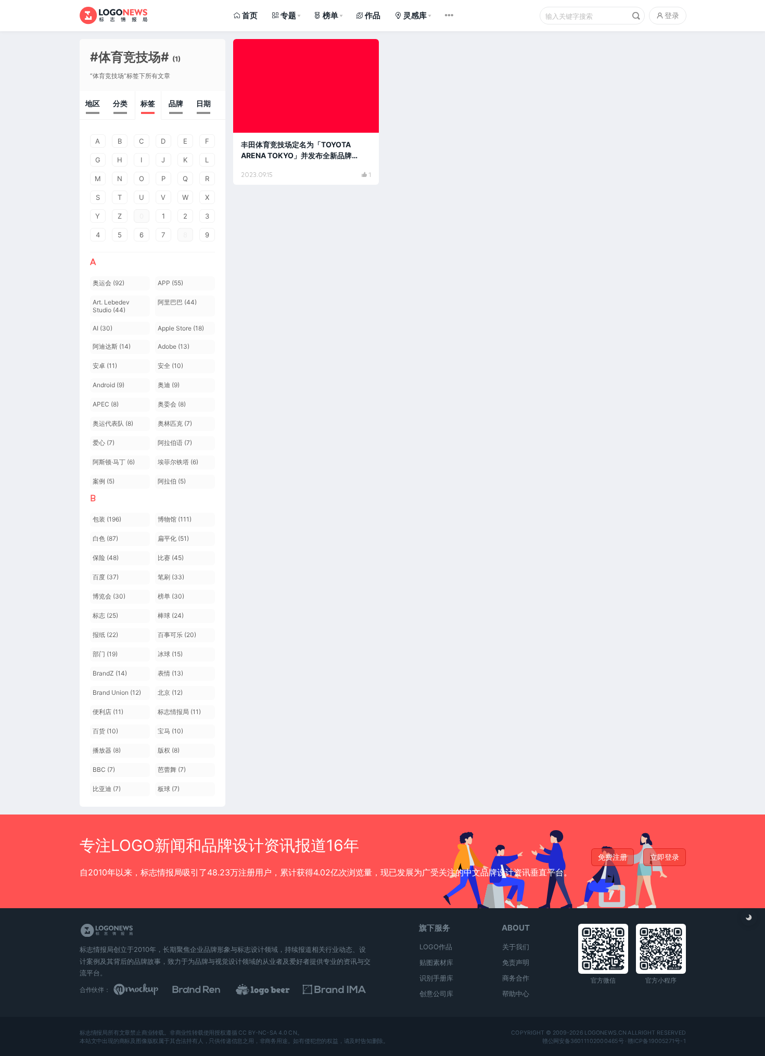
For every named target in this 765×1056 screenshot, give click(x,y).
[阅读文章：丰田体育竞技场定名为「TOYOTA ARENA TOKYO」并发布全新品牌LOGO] (306, 112)
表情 (170, 673)
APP (170, 283)
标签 (148, 103)
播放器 (107, 750)
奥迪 (169, 385)
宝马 (170, 731)
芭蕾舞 (172, 769)
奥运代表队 (113, 423)
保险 (106, 558)
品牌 (176, 103)
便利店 (108, 712)
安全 (170, 366)
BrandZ (110, 673)
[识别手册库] (339, 989)
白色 (105, 538)
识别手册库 (436, 978)
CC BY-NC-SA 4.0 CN (267, 1032)
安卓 (105, 366)
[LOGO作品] (274, 989)
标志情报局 (179, 712)
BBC (104, 769)
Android (108, 385)
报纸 (105, 635)
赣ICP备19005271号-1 (657, 1041)
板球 (169, 789)
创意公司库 (436, 993)
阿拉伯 (172, 481)
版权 (169, 750)
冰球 (170, 654)
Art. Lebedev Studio (111, 306)
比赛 (171, 558)
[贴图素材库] (145, 989)
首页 (250, 15)
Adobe (173, 346)
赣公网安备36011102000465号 (582, 1041)
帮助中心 (515, 993)
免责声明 (515, 962)
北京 (170, 692)
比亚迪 (107, 789)
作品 (372, 15)
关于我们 (515, 947)
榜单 (330, 15)
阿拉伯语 (175, 443)
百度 (106, 577)
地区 (92, 103)
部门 (105, 654)
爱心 (103, 443)
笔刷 (171, 577)
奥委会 (172, 404)
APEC (106, 404)
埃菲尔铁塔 (178, 462)
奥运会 (108, 283)
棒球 (171, 615)
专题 (288, 15)
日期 (203, 103)
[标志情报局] (113, 15)
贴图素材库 (436, 962)
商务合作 (515, 978)
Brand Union (117, 692)
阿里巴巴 (177, 302)
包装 (107, 519)
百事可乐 (177, 635)
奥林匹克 (175, 423)
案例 (103, 481)
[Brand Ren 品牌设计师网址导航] (209, 989)
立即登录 (664, 857)
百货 (105, 731)
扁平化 (173, 538)
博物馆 (175, 519)
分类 (120, 103)
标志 (105, 615)
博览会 (109, 596)
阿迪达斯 (112, 346)
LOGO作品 (435, 947)
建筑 (252, 51)
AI (102, 328)
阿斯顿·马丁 (114, 462)
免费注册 (612, 857)
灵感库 (415, 15)
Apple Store (181, 328)
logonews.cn (605, 1032)
